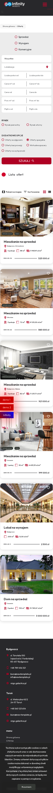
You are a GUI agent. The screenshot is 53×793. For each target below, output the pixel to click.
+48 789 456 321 (18, 668)
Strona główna (13, 737)
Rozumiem (26, 787)
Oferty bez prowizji (13, 145)
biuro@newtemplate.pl (20, 674)
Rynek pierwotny (12, 125)
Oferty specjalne (37, 140)
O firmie (9, 741)
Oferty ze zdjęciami (14, 140)
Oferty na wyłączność (15, 151)
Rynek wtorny (36, 125)
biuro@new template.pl (21, 715)
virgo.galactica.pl (18, 683)
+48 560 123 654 (18, 708)
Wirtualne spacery (38, 145)
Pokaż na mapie (13, 192)
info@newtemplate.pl (20, 677)
